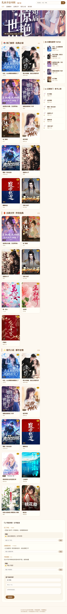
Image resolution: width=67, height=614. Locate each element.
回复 (61, 540)
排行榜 (30, 6)
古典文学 (16, 6)
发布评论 (10, 597)
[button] (63, 23)
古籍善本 (8, 6)
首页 (3, 6)
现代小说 (23, 6)
